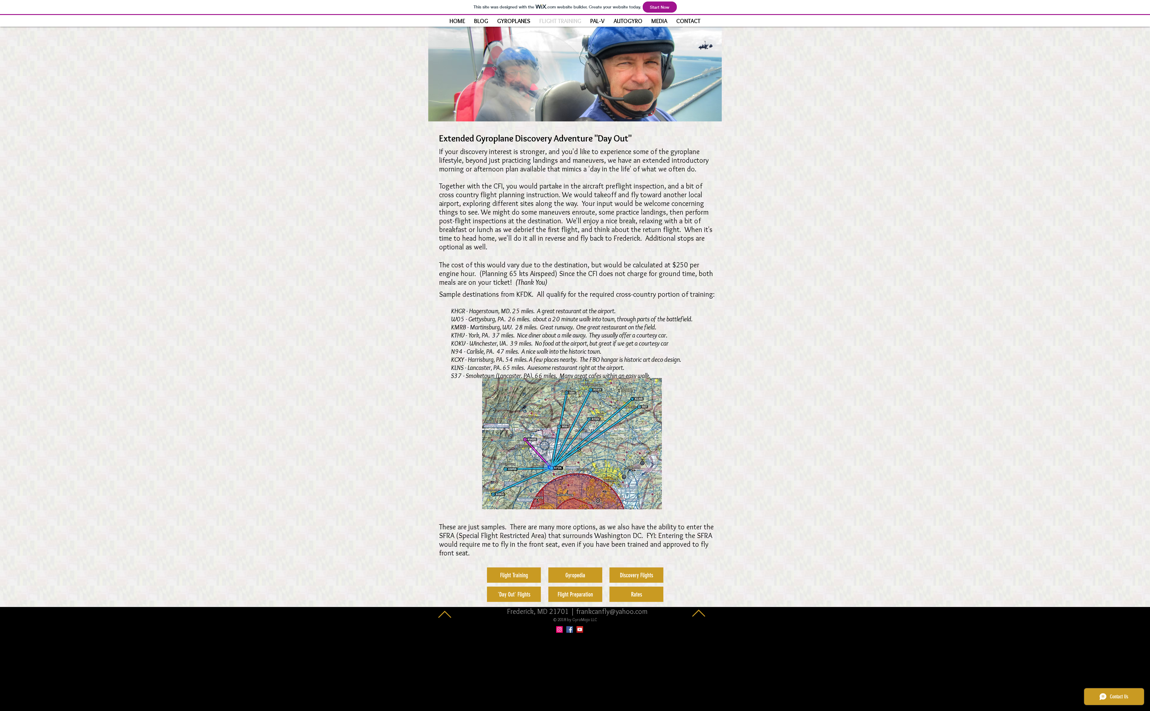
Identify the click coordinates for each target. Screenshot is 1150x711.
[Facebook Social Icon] (569, 629)
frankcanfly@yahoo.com (611, 611)
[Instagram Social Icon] (559, 629)
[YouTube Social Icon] (579, 629)
